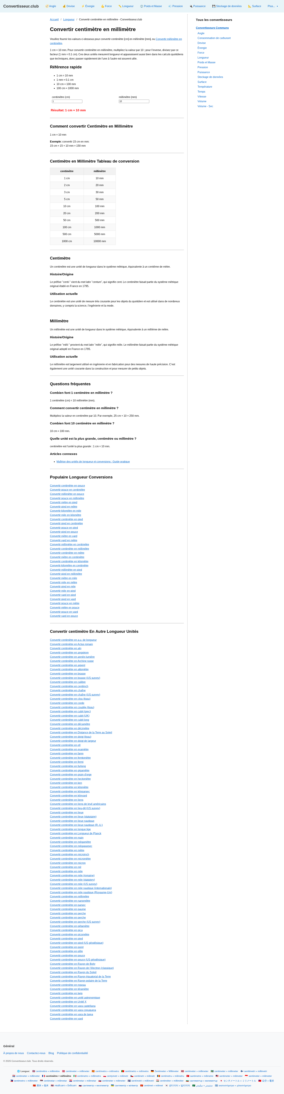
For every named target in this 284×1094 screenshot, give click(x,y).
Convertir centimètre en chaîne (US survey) (75, 694)
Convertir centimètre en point (66, 947)
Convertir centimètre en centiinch (69, 686)
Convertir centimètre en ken (66, 783)
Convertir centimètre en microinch (69, 854)
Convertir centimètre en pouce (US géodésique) (78, 959)
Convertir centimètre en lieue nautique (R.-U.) (76, 825)
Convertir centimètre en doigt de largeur (73, 740)
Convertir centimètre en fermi (66, 762)
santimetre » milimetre (201, 1076)
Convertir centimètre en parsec (68, 905)
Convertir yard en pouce (64, 616)
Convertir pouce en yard (64, 611)
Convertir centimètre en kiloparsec (70, 791)
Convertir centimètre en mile (66, 871)
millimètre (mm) (128, 97)
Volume (202, 101)
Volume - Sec (205, 106)
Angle (201, 33)
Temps (201, 91)
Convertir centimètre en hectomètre (70, 778)
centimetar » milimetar (55, 1081)
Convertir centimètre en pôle (66, 951)
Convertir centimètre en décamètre (70, 724)
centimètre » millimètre (48, 1071)
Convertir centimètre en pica (66, 930)
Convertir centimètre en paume (68, 909)
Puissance (204, 72)
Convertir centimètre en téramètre (69, 989)
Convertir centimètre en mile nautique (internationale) (81, 888)
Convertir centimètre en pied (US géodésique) (76, 942)
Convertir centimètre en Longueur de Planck (75, 833)
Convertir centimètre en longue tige (70, 829)
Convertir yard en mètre (63, 540)
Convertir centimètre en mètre (67, 552)
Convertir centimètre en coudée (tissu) (72, 707)
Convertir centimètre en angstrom (69, 652)
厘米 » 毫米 (42, 1085)
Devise (202, 43)
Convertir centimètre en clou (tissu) (70, 698)
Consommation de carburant (214, 38)
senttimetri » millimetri (255, 1071)
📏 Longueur (125, 6)
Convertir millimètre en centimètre (69, 544)
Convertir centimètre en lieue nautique (72, 821)
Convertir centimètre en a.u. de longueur (73, 640)
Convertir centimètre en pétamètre (69, 926)
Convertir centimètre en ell (65, 745)
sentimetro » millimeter (26, 1081)
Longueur (68, 19)
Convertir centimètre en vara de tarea (71, 1014)
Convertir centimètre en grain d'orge (71, 774)
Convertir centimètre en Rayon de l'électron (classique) (82, 968)
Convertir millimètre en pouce (67, 494)
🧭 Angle (50, 6)
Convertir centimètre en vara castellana (72, 1006)
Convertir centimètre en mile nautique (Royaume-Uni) (81, 892)
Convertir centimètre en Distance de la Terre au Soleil (81, 732)
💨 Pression (175, 6)
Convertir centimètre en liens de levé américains (78, 804)
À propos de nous (13, 1053)
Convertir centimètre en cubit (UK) (69, 715)
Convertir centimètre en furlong (68, 766)
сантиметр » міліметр (126, 1085)
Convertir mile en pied (63, 590)
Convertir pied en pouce (64, 531)
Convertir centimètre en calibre (68, 682)
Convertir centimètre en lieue (66, 812)
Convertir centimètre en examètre (69, 749)
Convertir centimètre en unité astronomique (75, 997)
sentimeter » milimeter (231, 1076)
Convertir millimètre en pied (66, 569)
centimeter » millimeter (77, 1071)
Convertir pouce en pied (64, 527)
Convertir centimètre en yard (66, 1018)
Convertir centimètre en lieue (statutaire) (73, 816)
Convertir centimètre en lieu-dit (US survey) (75, 808)
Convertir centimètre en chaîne (68, 690)
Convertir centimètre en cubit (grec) (70, 711)
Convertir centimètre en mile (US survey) (73, 884)
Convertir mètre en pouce (64, 607)
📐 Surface (254, 6)
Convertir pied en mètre (63, 506)
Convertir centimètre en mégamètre (70, 842)
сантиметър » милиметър (203, 1081)
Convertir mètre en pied (63, 502)
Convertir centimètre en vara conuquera (73, 1010)
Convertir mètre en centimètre (67, 557)
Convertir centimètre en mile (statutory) (72, 879)
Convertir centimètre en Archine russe (72, 661)
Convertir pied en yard (63, 599)
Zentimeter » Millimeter (167, 1071)
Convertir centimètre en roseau (68, 985)
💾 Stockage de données (227, 6)
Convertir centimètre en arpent (67, 665)
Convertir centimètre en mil (65, 867)
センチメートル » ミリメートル (240, 1081)
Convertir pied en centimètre (66, 523)
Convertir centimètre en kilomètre (69, 561)
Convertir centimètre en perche (68, 913)
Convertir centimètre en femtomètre (70, 757)
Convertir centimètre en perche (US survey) (75, 921)
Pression (203, 67)
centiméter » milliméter (172, 1081)
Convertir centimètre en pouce (67, 485)
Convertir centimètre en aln (65, 648)
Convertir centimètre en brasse (68, 673)
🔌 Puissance (197, 6)
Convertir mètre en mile (63, 578)
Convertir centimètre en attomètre (69, 669)
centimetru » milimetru (172, 1076)
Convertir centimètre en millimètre (69, 548)
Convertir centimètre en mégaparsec (71, 846)
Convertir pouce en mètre (64, 603)
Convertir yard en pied (63, 595)
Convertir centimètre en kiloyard (68, 795)
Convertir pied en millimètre (66, 573)
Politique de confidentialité (72, 1053)
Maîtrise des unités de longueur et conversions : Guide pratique (93, 461)
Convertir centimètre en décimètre (69, 728)
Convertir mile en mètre (63, 582)
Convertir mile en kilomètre (65, 515)
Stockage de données (210, 77)
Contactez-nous (36, 1053)
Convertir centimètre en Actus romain (71, 644)
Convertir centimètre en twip (66, 993)
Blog (51, 1053)
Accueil (54, 19)
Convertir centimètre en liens (66, 799)
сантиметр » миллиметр (96, 1085)
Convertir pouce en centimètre (67, 489)
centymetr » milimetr (117, 1076)
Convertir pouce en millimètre (67, 498)
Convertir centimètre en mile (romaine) (72, 875)
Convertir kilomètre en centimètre (69, 565)
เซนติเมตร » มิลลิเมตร (65, 1085)
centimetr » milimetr (144, 1076)
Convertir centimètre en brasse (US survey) (75, 678)
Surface (202, 81)
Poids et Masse (206, 62)
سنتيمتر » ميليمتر (204, 1085)
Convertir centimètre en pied (66, 519)
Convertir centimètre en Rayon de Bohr (72, 964)
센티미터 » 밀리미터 (179, 1085)
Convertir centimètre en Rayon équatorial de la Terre (80, 976)
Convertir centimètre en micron (68, 863)
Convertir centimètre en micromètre (70, 858)
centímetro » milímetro (107, 1071)
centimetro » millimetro (89, 1076)
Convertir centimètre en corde (67, 703)
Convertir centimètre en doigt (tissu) (70, 736)
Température (205, 86)
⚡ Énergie (88, 6)
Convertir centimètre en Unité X (68, 1001)
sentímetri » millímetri (142, 1081)
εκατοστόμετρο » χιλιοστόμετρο (235, 1085)
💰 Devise (69, 6)
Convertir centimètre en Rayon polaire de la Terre (78, 980)
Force (201, 52)
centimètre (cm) (61, 97)
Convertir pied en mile (63, 586)
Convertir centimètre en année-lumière (72, 656)
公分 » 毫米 (268, 1081)
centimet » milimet (153, 1085)
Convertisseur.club (21, 6)
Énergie (202, 47)
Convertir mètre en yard (63, 536)
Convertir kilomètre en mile (65, 510)
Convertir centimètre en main (66, 837)
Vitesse (202, 96)
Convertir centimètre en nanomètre (70, 900)
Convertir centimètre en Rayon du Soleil (73, 972)
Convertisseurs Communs (212, 27)
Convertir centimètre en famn (66, 753)
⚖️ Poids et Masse (151, 6)
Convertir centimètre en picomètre (69, 934)
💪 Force (106, 6)
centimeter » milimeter (113, 1081)
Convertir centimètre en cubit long (69, 719)
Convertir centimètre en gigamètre (69, 770)
